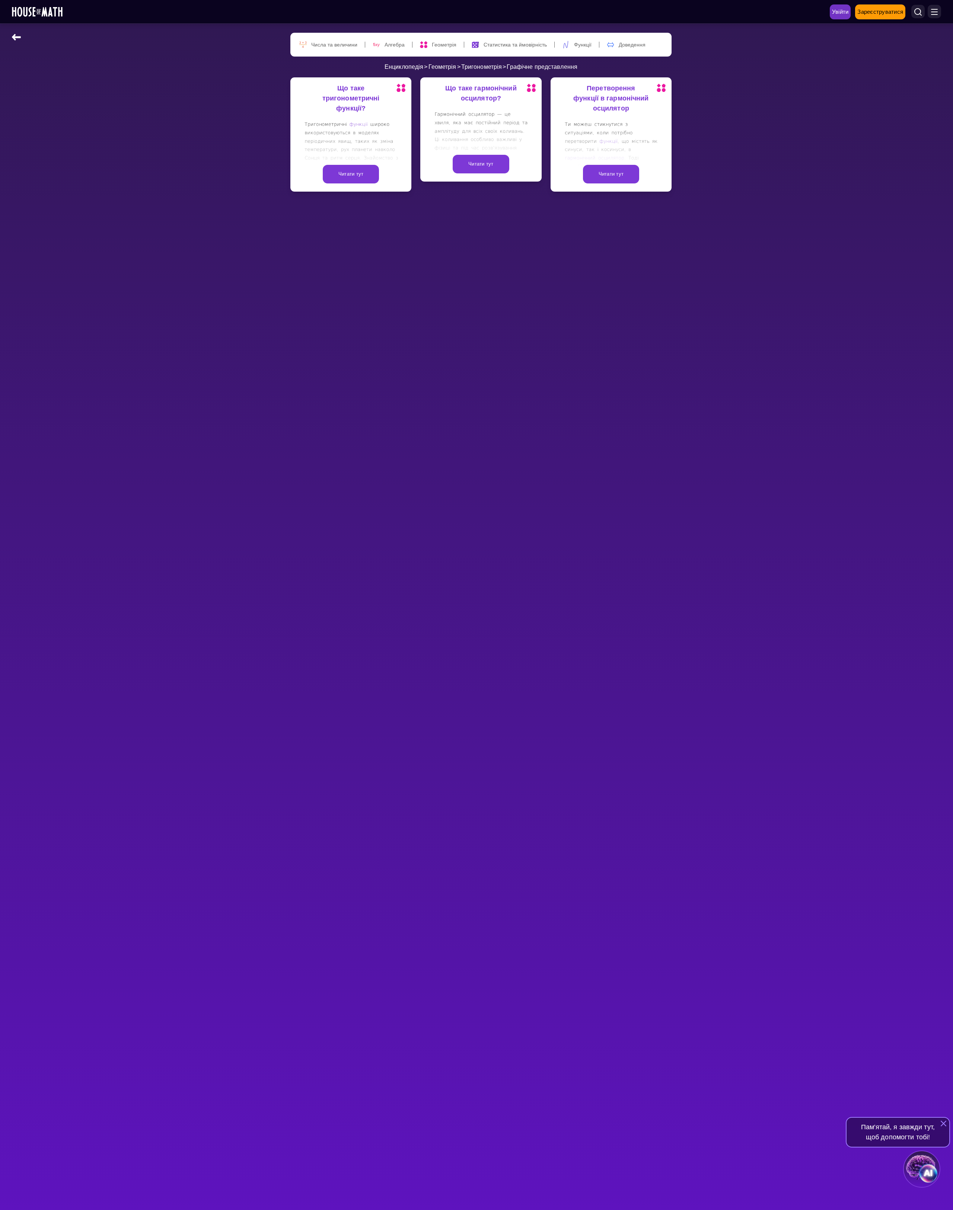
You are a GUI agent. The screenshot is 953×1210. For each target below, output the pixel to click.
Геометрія (442, 67)
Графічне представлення (542, 67)
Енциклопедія (404, 67)
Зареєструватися (880, 12)
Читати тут (351, 174)
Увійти (840, 12)
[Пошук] (918, 12)
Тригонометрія (481, 67)
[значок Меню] (934, 12)
